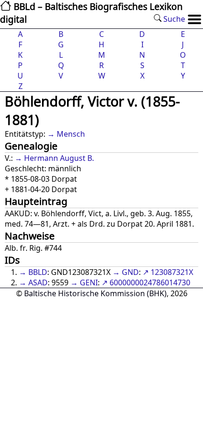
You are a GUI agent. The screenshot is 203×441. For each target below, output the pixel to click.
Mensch (71, 134)
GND (130, 272)
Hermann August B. (59, 158)
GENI (89, 282)
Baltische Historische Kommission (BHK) (95, 293)
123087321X (172, 272)
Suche (173, 19)
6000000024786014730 (150, 282)
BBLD (37, 272)
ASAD (38, 282)
